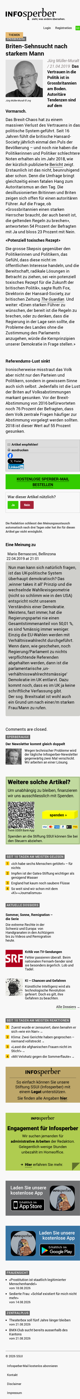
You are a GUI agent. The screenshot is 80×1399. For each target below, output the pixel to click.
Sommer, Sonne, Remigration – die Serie (29, 916)
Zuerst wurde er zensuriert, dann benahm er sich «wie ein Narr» (43, 1029)
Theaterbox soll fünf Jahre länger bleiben (40, 1320)
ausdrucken (20, 450)
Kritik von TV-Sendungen (43, 951)
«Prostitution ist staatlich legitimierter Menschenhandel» (37, 1281)
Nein (27, 505)
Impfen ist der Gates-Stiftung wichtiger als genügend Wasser (42, 875)
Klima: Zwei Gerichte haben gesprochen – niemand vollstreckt (42, 1039)
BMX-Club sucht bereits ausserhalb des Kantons (38, 1332)
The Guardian (52, 299)
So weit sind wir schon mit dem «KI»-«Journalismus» (34, 890)
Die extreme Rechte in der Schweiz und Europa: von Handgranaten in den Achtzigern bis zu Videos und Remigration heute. (30, 932)
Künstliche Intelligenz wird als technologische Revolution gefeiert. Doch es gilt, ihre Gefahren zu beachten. (47, 992)
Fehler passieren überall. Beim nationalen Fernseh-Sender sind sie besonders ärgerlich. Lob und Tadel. (49, 963)
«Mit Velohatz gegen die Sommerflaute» (41, 1056)
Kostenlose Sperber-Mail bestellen (43, 481)
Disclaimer (14, 1384)
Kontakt (12, 1375)
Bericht (56, 164)
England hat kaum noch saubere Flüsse (40, 883)
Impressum (14, 1393)
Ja (13, 505)
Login (47, 28)
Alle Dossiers (66, 1006)
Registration (63, 28)
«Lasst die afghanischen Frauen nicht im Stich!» (41, 1048)
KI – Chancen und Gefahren (45, 980)
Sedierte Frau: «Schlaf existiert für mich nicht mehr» (43, 1295)
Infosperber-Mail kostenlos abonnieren (32, 1366)
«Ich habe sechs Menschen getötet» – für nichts (42, 865)
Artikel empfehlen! (25, 444)
